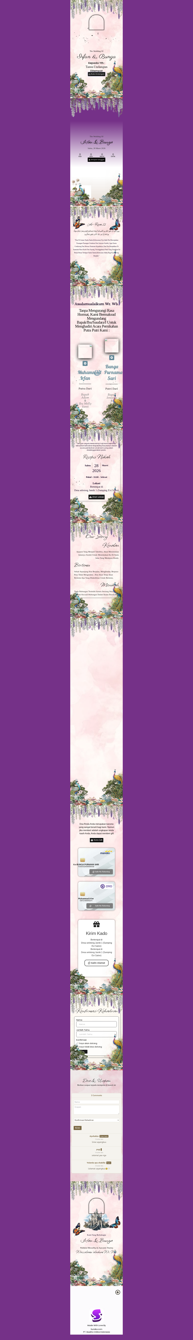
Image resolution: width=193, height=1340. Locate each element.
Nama (79, 1020)
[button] (96, 160)
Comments (96, 1095)
